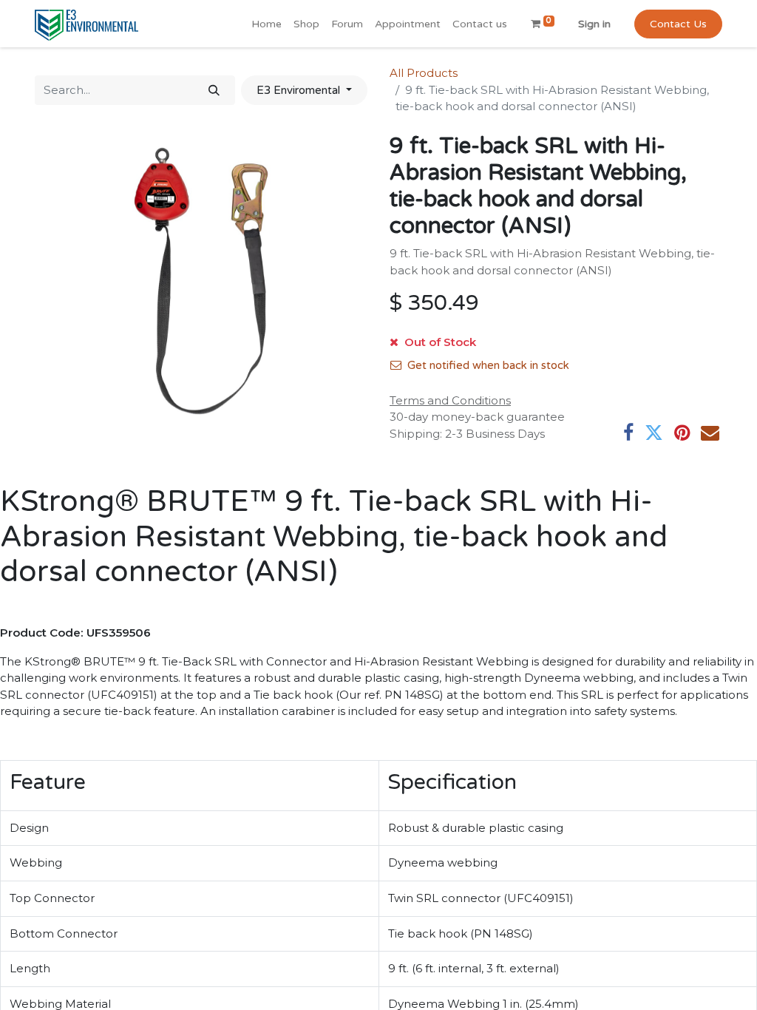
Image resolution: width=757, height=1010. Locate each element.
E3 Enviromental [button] (300, 90)
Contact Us (678, 24)
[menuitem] (266, 24)
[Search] (214, 90)
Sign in (594, 24)
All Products (424, 73)
